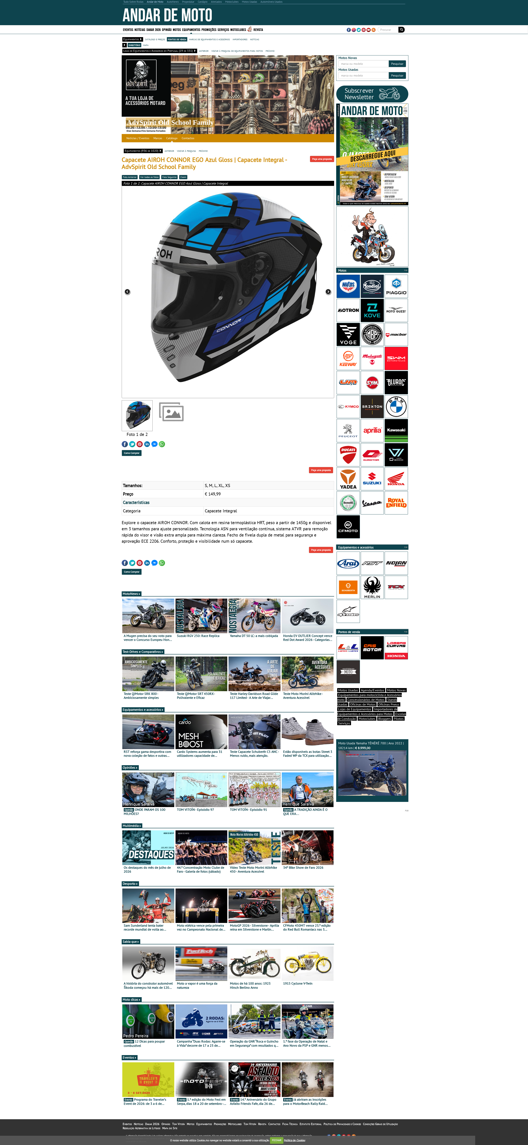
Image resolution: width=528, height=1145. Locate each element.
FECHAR (277, 1140)
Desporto (129, 883)
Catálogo (172, 138)
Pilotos (399, 719)
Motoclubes (238, 29)
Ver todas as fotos (149, 177)
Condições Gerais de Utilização (380, 1124)
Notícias (138, 1124)
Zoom (183, 177)
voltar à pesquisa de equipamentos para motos (237, 51)
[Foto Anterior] (164, 292)
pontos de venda (177, 39)
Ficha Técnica (290, 1124)
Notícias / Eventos (137, 138)
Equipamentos (204, 1124)
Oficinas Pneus (388, 704)
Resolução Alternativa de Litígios (141, 1128)
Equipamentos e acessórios (142, 709)
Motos (190, 1124)
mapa (145, 45)
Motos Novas (396, 690)
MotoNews (130, 594)
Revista (258, 29)
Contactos (188, 138)
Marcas (157, 138)
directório (134, 45)
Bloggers (384, 719)
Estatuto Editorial (311, 1124)
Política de (294, 1140)
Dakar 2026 (153, 29)
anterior (204, 51)
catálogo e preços (155, 39)
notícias (254, 39)
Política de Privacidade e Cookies (342, 1124)
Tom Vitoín (178, 1124)
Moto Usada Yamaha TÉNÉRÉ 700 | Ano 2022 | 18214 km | (371, 745)
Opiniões (129, 767)
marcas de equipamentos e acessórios (209, 39)
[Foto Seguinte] (291, 292)
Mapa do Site (169, 1128)
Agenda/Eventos (372, 690)
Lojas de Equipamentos (354, 709)
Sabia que (130, 941)
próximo (270, 51)
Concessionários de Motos (366, 700)
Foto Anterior (130, 177)
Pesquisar (397, 64)
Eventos (128, 29)
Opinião (167, 29)
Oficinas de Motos (363, 704)
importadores (240, 39)
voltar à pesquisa (186, 151)
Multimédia (131, 826)
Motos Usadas (348, 690)
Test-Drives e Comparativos (142, 652)
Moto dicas (130, 999)
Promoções (209, 29)
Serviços (344, 723)
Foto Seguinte (169, 177)
